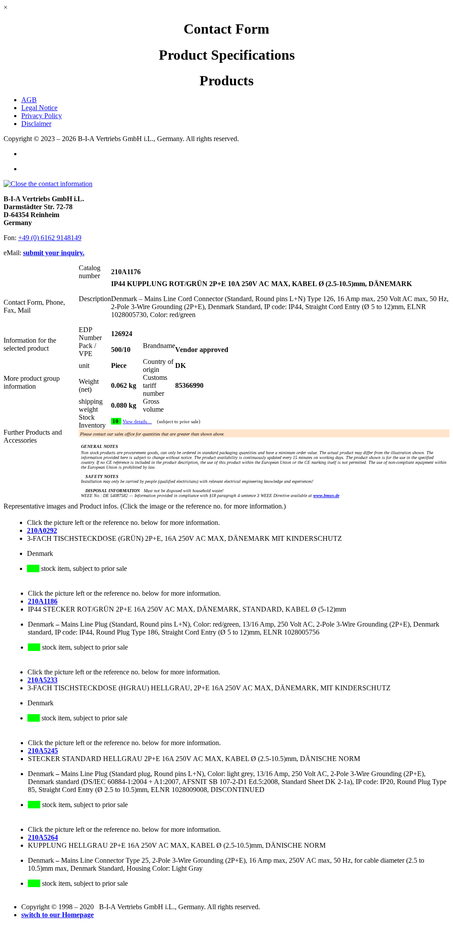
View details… (137, 421)
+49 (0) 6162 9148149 (49, 237)
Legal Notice (39, 107)
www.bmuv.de (326, 495)
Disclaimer (36, 123)
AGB (29, 99)
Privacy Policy (41, 115)
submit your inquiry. (53, 252)
